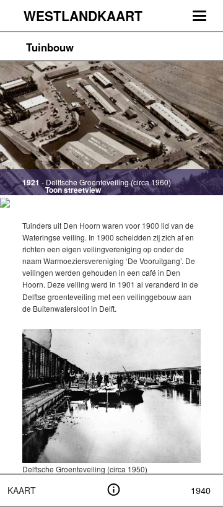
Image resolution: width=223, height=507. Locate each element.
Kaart (21, 490)
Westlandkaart (83, 15)
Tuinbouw (50, 47)
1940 (201, 489)
